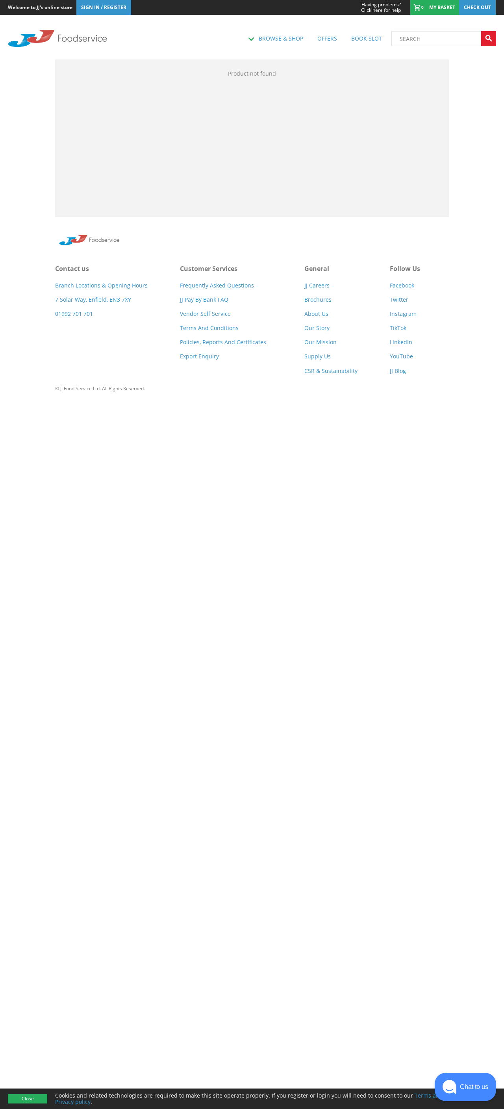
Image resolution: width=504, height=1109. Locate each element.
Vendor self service (205, 313)
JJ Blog (398, 371)
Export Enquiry (199, 356)
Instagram (403, 313)
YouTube (401, 356)
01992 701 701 (74, 313)
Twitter (399, 299)
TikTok (398, 328)
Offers (327, 38)
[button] (465, 1087)
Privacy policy (73, 1101)
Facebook (402, 285)
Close (28, 1098)
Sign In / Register (103, 7)
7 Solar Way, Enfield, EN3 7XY (93, 299)
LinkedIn (401, 342)
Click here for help (381, 7)
